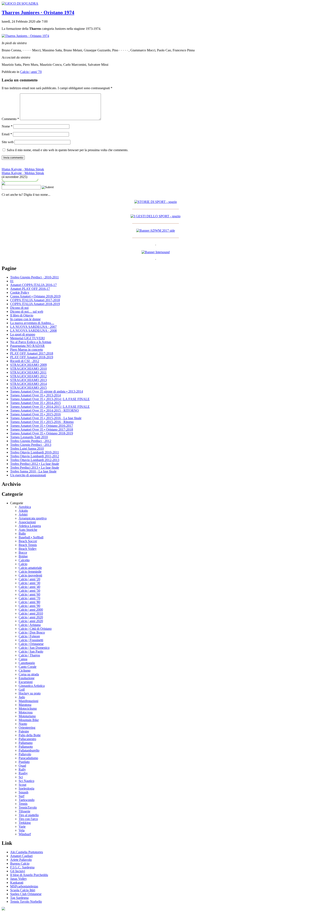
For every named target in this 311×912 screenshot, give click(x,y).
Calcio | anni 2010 (31, 613)
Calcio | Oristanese (31, 644)
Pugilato (24, 762)
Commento (10, 119)
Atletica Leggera (30, 526)
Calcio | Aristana (30, 625)
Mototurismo (27, 716)
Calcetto (24, 560)
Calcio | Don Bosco (32, 632)
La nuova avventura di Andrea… (32, 323)
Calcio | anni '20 (29, 579)
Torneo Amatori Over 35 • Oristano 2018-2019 (41, 433)
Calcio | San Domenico (34, 647)
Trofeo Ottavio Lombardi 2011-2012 (34, 456)
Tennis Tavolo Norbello (26, 901)
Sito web (8, 142)
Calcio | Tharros (29, 655)
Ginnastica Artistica (32, 685)
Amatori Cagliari (21, 856)
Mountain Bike (29, 720)
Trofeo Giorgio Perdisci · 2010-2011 (34, 277)
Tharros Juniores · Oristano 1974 (38, 12)
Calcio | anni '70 (31, 72)
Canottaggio (27, 663)
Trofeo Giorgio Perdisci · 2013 (30, 444)
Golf (22, 689)
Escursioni (26, 682)
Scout (22, 784)
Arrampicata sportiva (33, 518)
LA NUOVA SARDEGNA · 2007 (33, 327)
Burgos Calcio (19, 863)
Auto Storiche (28, 529)
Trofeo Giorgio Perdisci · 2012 (30, 441)
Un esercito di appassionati (28, 475)
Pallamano (26, 743)
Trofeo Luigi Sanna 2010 (27, 448)
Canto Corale (27, 666)
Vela (22, 830)
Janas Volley (18, 879)
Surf (21, 796)
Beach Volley (28, 548)
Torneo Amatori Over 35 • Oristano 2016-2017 (41, 425)
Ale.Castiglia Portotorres (26, 852)
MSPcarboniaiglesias (24, 886)
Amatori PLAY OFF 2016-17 (30, 288)
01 (12, 281)
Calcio (23, 564)
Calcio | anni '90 (29, 606)
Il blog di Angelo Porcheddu (29, 875)
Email (7, 134)
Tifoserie (24, 811)
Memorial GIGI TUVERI (27, 338)
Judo (22, 697)
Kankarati (16, 882)
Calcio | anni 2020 (31, 617)
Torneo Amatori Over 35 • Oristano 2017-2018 (41, 429)
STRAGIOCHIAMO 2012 (28, 376)
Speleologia (26, 788)
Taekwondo (26, 800)
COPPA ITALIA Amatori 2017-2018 (35, 300)
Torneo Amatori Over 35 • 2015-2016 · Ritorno (42, 422)
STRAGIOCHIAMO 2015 (28, 387)
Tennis (23, 803)
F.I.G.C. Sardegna (22, 867)
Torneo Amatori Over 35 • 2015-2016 (35, 414)
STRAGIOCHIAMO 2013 (28, 380)
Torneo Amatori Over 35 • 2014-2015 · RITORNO (44, 410)
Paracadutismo (28, 758)
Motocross (26, 712)
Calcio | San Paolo (31, 651)
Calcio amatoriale (30, 568)
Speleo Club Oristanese (25, 894)
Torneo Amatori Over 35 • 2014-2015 (35, 403)
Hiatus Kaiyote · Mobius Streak (23, 169)
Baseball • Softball (31, 537)
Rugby (23, 773)
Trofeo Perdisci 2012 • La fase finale (34, 464)
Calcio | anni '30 (29, 583)
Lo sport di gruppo (22, 334)
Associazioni (27, 522)
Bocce (23, 552)
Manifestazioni (28, 701)
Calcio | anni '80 (29, 602)
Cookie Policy (19, 292)
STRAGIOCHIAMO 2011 (28, 372)
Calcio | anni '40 (29, 587)
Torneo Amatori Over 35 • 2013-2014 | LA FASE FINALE (50, 399)
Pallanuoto (26, 746)
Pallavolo (25, 754)
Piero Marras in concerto (26, 349)
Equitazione (26, 678)
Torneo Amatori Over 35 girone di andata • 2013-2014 (46, 391)
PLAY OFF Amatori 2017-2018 (31, 353)
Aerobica (25, 507)
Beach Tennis (28, 545)
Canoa (23, 659)
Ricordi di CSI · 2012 (24, 361)
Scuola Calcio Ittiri (22, 890)
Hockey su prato (30, 693)
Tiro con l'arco (28, 819)
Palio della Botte (30, 735)
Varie (22, 826)
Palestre (24, 731)
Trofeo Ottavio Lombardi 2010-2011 (34, 452)
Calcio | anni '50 (29, 590)
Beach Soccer (28, 541)
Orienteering (27, 727)
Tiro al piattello (29, 815)
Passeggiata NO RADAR (27, 346)
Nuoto (23, 724)
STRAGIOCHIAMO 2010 (28, 368)
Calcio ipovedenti (30, 575)
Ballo (22, 533)
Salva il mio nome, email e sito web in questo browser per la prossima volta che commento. (67, 150)
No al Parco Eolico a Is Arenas (30, 342)
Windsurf (25, 834)
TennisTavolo (28, 807)
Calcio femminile (30, 571)
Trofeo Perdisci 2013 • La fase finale (34, 467)
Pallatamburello (29, 750)
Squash (23, 792)
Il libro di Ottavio (21, 315)
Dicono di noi (19, 307)
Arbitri (23, 514)
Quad (22, 765)
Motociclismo (28, 708)
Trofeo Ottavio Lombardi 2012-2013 (34, 460)
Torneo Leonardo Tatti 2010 (29, 437)
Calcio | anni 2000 (31, 609)
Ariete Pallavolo (21, 859)
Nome (7, 126)
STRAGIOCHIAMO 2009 (28, 365)
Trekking (25, 822)
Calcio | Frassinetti (31, 640)
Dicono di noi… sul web (26, 311)
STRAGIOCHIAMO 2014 (28, 384)
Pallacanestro (27, 739)
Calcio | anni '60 (29, 594)
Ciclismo (24, 670)
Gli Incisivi (17, 871)
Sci (21, 777)
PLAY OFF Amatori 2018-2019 (31, 357)
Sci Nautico (26, 781)
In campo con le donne (25, 319)
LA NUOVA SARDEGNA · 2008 (33, 330)
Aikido (23, 510)
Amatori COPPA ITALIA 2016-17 (33, 285)
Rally (22, 769)
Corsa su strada (29, 674)
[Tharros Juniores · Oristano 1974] (25, 36)
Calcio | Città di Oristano (35, 628)
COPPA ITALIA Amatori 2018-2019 (35, 304)
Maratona (25, 705)
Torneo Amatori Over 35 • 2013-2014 (35, 395)
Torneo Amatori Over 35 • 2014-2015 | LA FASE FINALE (50, 406)
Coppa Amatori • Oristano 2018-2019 (35, 296)
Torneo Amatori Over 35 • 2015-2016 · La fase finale (45, 418)
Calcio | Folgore (29, 636)
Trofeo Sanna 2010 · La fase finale (33, 471)
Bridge (23, 556)
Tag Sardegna (19, 898)
